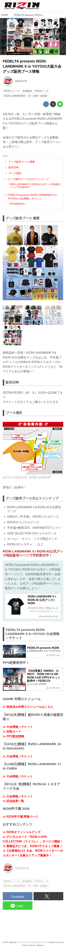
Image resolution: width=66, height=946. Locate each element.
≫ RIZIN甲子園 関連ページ (20, 816)
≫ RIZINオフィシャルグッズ (22, 832)
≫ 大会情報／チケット (18, 726)
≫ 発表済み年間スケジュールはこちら (28, 706)
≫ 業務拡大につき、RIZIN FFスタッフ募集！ (33, 846)
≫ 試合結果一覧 (13, 800)
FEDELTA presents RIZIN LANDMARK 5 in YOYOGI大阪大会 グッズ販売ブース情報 (32, 66)
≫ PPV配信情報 (13, 736)
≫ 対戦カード (12, 731)
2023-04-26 (21, 81)
